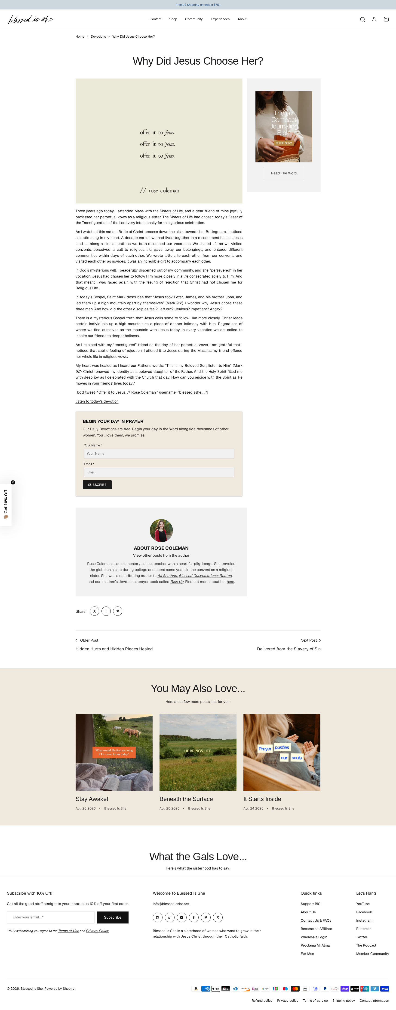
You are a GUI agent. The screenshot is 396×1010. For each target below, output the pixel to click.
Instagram (364, 920)
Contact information (374, 1000)
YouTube (363, 904)
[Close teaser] (13, 482)
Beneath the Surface (186, 798)
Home (80, 36)
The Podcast (366, 945)
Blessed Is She (32, 988)
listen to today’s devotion (97, 401)
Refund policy (262, 1000)
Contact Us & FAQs (316, 920)
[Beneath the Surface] (198, 752)
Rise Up (177, 581)
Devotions (98, 36)
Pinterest (363, 928)
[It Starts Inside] (281, 752)
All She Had (167, 575)
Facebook (364, 912)
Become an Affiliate (316, 928)
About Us (308, 912)
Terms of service (315, 1000)
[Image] (283, 126)
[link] (94, 611)
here (230, 581)
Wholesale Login (314, 937)
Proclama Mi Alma (315, 945)
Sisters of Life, (172, 211)
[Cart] (386, 19)
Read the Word (284, 173)
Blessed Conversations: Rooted (205, 575)
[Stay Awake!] (114, 752)
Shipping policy (343, 1000)
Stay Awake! (92, 798)
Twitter (361, 937)
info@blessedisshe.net (171, 904)
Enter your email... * (28, 917)
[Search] (362, 19)
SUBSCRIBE (97, 485)
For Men (307, 953)
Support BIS (310, 904)
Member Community (372, 953)
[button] (6, 505)
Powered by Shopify (59, 988)
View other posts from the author (161, 555)
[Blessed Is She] (31, 19)
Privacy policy (287, 1000)
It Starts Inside (262, 798)
